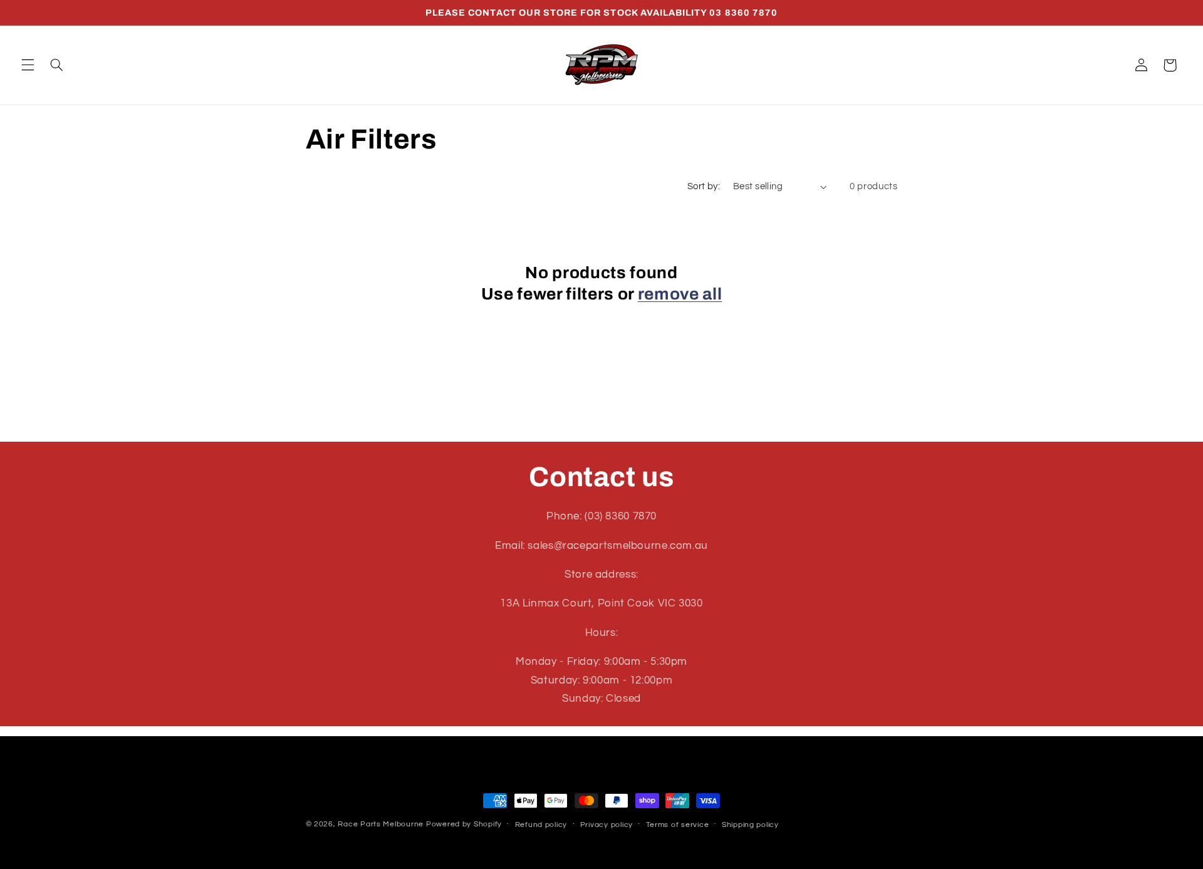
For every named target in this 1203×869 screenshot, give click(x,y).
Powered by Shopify (464, 824)
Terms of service (677, 824)
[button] (27, 65)
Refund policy (541, 824)
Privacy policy (606, 824)
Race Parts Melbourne (381, 824)
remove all (680, 294)
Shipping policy (750, 824)
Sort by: (703, 186)
